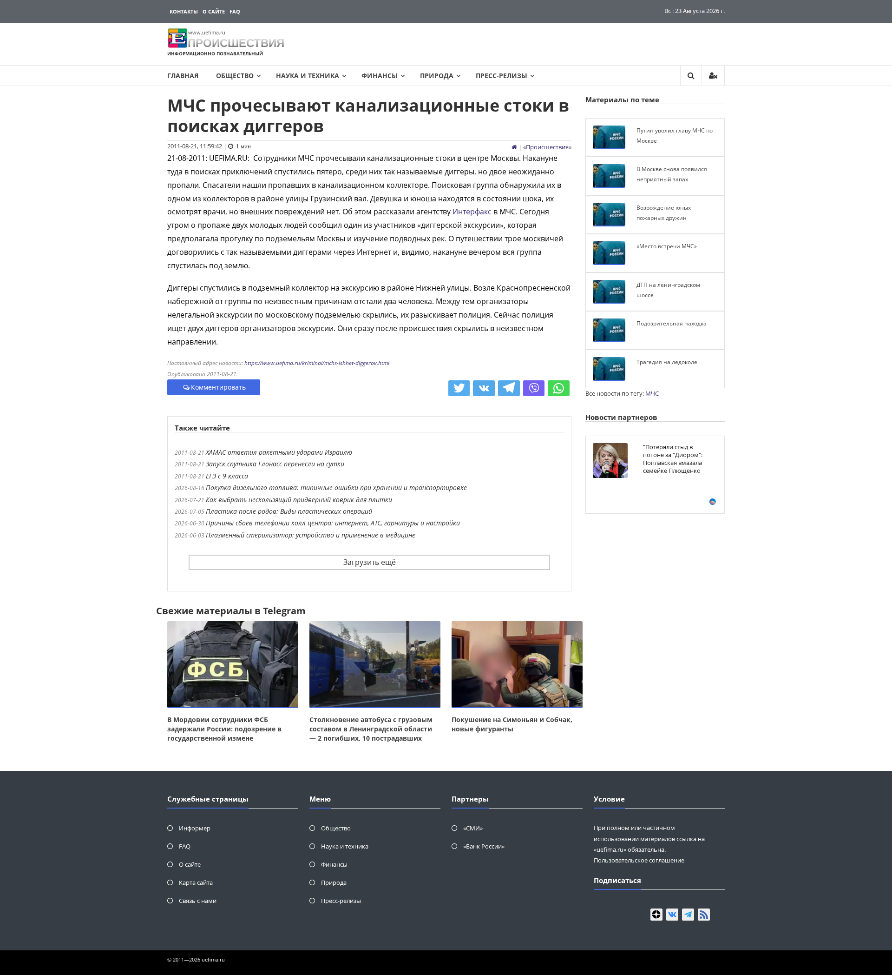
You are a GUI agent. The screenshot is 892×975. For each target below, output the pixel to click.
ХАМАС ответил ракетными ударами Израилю (279, 452)
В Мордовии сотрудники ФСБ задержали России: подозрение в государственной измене (224, 729)
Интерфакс (472, 211)
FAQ (235, 11)
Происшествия (547, 147)
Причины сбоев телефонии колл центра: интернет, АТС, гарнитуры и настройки (333, 522)
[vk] (672, 915)
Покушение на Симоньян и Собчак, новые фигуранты (512, 724)
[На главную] (514, 147)
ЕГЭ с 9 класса (227, 475)
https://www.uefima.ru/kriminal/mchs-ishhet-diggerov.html (316, 363)
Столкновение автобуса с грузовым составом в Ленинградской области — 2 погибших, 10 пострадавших (371, 729)
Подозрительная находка (671, 323)
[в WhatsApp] (559, 388)
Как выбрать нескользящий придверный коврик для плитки (299, 499)
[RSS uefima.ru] (704, 915)
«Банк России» (484, 846)
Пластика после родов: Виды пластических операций (289, 511)
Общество (235, 75)
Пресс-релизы (501, 75)
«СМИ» (473, 828)
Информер (194, 828)
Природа (436, 75)
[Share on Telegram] (509, 388)
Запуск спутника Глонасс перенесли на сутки (275, 463)
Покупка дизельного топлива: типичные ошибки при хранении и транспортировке (336, 487)
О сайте (214, 11)
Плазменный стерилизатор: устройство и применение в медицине (310, 535)
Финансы (379, 75)
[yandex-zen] (656, 915)
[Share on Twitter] (459, 388)
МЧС (652, 393)
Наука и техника (307, 75)
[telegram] (688, 915)
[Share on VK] (484, 388)
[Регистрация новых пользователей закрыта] (713, 76)
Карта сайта (196, 882)
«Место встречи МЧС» (666, 246)
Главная (182, 75)
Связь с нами (197, 900)
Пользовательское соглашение (639, 860)
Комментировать (218, 387)
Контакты (184, 11)
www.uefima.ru (206, 32)
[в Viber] (534, 388)
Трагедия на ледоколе (666, 362)
